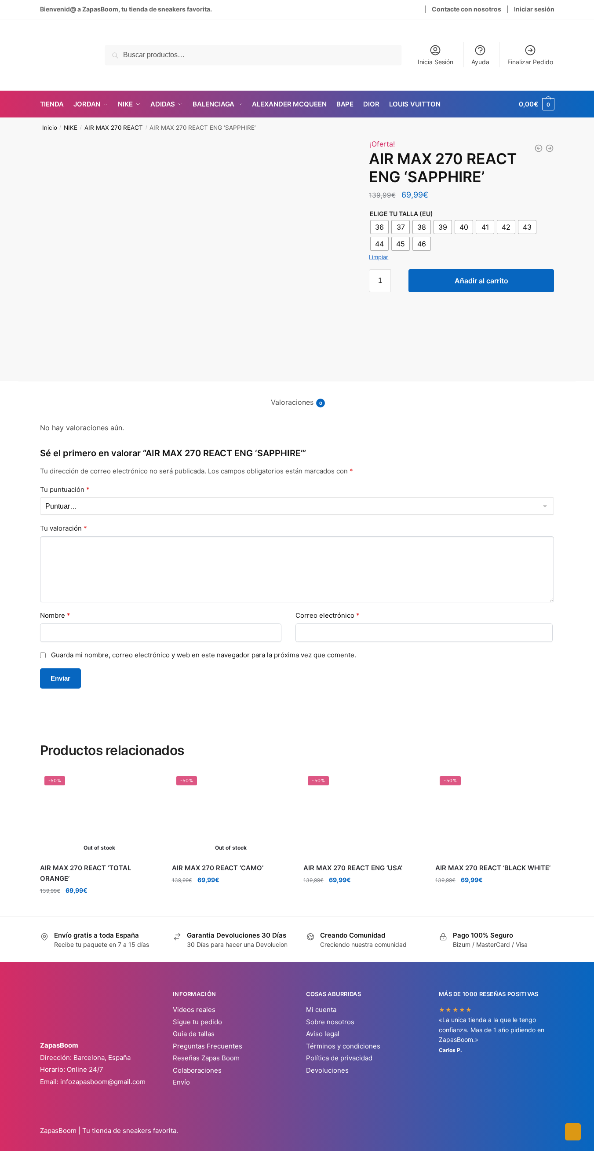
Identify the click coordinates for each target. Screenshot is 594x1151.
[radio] (379, 227)
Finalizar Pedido (530, 62)
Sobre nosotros (330, 1022)
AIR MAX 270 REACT (113, 127)
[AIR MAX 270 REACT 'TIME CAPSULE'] (538, 148)
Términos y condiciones (343, 1046)
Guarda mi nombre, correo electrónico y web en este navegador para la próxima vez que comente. (203, 655)
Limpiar (378, 256)
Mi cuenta (321, 1009)
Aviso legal (322, 1034)
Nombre (55, 615)
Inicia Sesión (435, 62)
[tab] (297, 395)
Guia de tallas (194, 1034)
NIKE (70, 127)
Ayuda (480, 62)
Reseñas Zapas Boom (206, 1058)
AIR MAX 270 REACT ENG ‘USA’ (352, 868)
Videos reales (194, 1009)
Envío (181, 1082)
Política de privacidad (339, 1058)
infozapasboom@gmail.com (103, 1082)
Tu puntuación (65, 489)
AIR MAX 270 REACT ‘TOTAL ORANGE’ (85, 873)
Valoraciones (292, 402)
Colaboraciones (197, 1070)
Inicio (49, 127)
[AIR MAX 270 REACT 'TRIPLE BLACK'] (549, 148)
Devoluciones (327, 1070)
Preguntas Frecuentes (207, 1046)
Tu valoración (63, 528)
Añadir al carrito (481, 280)
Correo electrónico (327, 615)
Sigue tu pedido (197, 1022)
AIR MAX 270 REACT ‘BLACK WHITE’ (492, 868)
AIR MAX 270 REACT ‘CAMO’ (217, 868)
